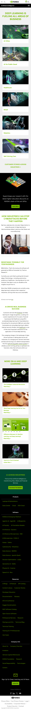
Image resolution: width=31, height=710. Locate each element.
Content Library (7, 588)
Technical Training (8, 626)
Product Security (12, 706)
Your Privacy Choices (17, 701)
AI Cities (7, 41)
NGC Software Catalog (9, 609)
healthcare (22, 327)
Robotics (7, 133)
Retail (6, 110)
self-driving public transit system (17, 343)
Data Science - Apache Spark (11, 555)
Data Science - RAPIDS (9, 551)
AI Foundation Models (18, 525)
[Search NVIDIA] (5, 1)
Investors (5, 650)
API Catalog (21, 583)
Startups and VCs (7, 622)
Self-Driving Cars (10, 156)
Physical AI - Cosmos (8, 568)
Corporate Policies (19, 703)
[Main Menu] (2, 2)
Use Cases (5, 635)
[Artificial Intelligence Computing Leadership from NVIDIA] (14, 2)
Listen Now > (7, 462)
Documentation (7, 596)
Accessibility (8, 703)
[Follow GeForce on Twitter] (17, 693)
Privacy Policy (5, 701)
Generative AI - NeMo (9, 564)
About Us (5, 646)
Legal (27, 701)
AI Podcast (13, 583)
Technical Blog (19, 622)
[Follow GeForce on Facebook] (11, 693)
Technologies (21, 663)
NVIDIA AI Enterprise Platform (11, 517)
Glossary (17, 596)
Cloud (14, 505)
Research (20, 618)
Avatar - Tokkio (7, 542)
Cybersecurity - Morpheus (10, 547)
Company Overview (16, 646)
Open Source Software (9, 613)
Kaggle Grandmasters (9, 605)
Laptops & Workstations (10, 501)
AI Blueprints (21, 521)
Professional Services (9, 618)
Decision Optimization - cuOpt (11, 559)
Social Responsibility (8, 663)
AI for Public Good (10, 64)
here (12, 299)
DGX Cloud (21, 505)
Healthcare (8, 88)
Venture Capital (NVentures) (11, 655)
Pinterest (19, 312)
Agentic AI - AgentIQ (8, 521)
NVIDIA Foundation (8, 659)
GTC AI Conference (8, 601)
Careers (4, 667)
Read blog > (7, 386)
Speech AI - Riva (7, 572)
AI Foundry (5, 525)
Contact (21, 706)
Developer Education (8, 592)
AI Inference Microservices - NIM (12, 534)
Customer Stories (19, 588)
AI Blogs (5, 583)
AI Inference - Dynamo (9, 529)
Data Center (6, 505)
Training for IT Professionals (11, 630)
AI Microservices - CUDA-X (10, 538)
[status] (26, 2)
